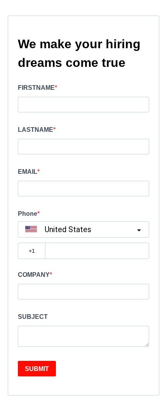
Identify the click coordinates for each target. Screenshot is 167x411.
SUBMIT (37, 369)
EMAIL (27, 171)
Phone (27, 213)
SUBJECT (33, 316)
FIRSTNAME (36, 87)
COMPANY (34, 274)
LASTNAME (35, 129)
